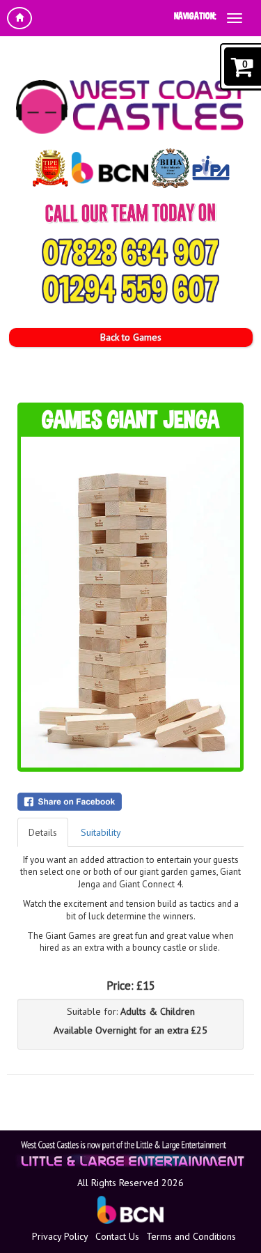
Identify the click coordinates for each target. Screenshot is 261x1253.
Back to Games (130, 337)
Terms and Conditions (191, 1236)
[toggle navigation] (234, 18)
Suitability (101, 832)
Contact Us (117, 1236)
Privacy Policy (60, 1236)
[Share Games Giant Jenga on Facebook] (130, 802)
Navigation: (195, 16)
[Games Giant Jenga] (130, 602)
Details (43, 832)
